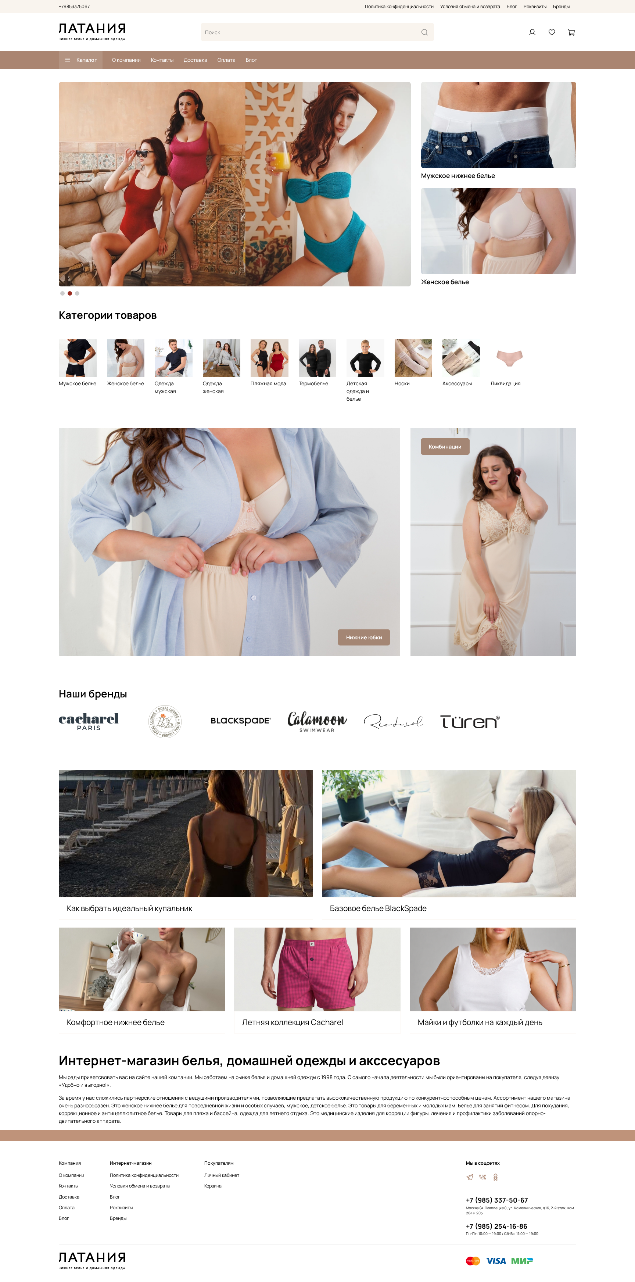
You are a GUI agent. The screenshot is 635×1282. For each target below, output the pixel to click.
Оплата (227, 59)
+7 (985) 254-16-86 (496, 1226)
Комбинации (445, 446)
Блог (512, 6)
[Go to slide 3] (77, 293)
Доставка (195, 59)
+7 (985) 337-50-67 (497, 1200)
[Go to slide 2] (70, 293)
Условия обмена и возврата (470, 6)
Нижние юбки (364, 637)
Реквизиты (535, 6)
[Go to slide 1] (62, 293)
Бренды (561, 6)
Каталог (86, 59)
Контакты (162, 59)
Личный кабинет (221, 1175)
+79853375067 (74, 6)
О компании (126, 59)
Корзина (213, 1186)
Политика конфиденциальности (399, 6)
